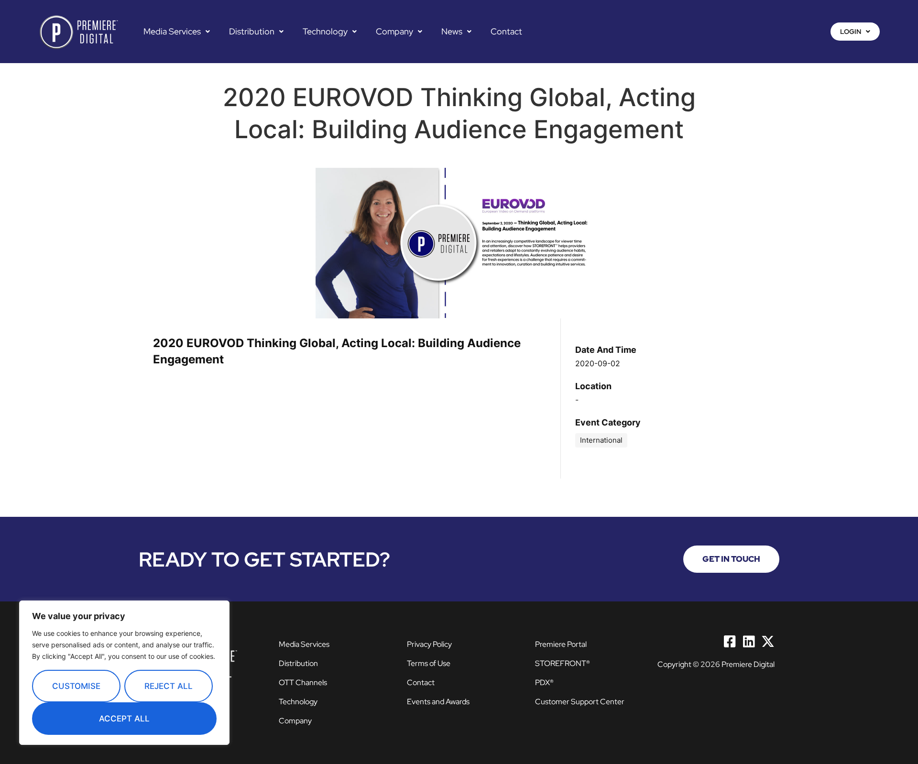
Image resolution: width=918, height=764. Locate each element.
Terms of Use (428, 663)
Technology (325, 31)
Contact (506, 31)
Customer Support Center (579, 702)
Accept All (124, 718)
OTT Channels (303, 682)
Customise (76, 686)
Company (394, 31)
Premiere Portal (561, 644)
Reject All (168, 686)
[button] (176, 31)
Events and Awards (438, 702)
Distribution (251, 31)
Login (850, 31)
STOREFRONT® (562, 663)
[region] (124, 672)
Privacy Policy (429, 644)
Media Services (172, 31)
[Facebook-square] (729, 641)
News (451, 31)
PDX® (544, 682)
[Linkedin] (748, 641)
